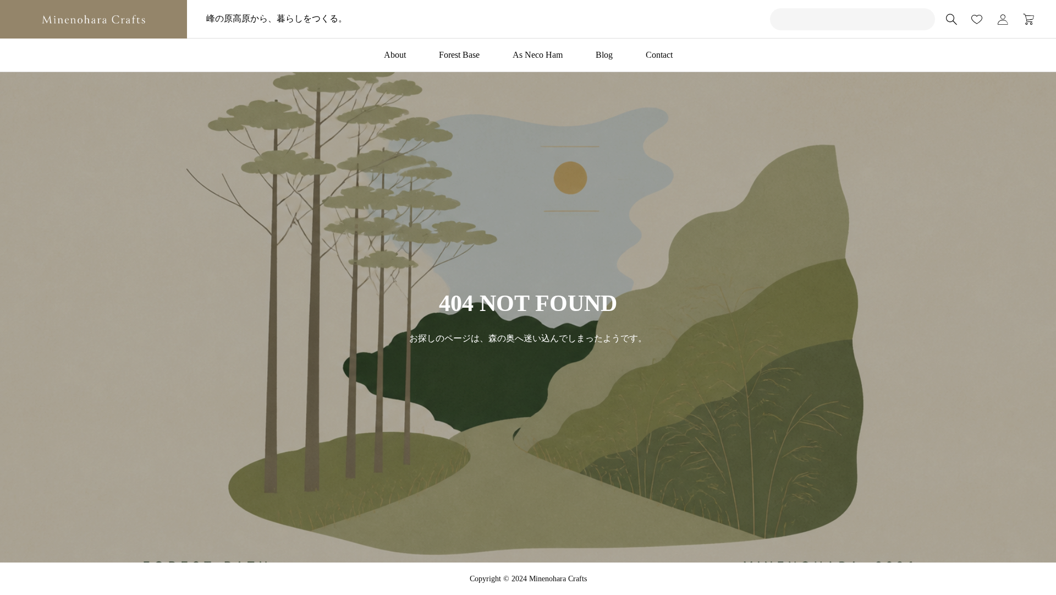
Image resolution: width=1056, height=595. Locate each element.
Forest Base (459, 54)
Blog (604, 54)
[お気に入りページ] (976, 19)
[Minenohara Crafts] (94, 19)
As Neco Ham (538, 54)
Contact (659, 54)
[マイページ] (1002, 19)
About (395, 54)
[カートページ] (1025, 19)
